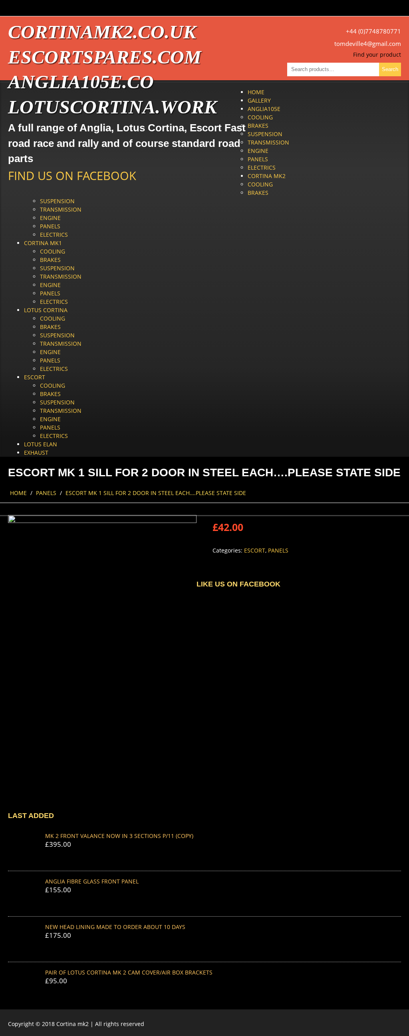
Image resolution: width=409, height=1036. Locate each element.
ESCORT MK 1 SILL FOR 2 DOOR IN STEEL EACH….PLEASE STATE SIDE (156, 493)
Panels (258, 159)
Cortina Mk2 (267, 176)
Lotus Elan (40, 444)
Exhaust (36, 452)
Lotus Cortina (46, 310)
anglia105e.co (81, 81)
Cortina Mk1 (43, 243)
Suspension (265, 134)
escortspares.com (104, 56)
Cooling (260, 117)
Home (256, 92)
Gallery (259, 100)
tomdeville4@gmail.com (367, 44)
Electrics (262, 167)
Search (390, 69)
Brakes (258, 125)
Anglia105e (264, 109)
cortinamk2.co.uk (102, 31)
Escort (34, 377)
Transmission (268, 142)
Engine (258, 151)
